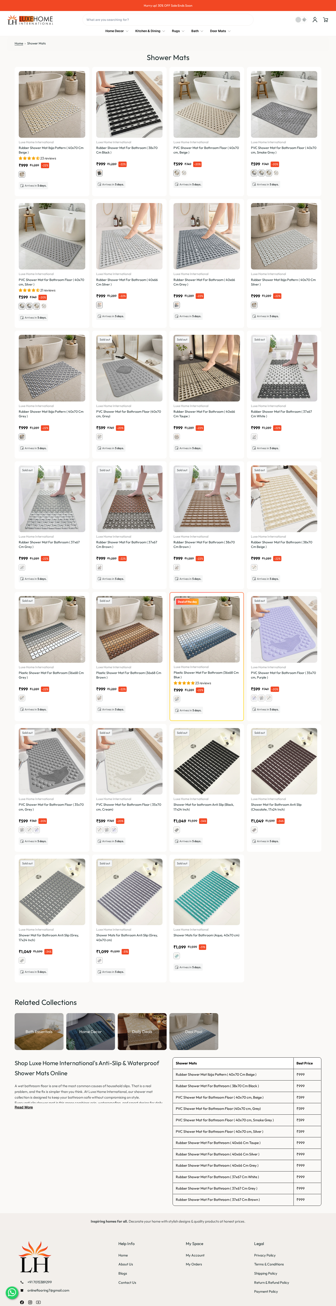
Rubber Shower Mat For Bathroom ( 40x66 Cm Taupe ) (218, 1143)
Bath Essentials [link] (39, 1031)
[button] (325, 19)
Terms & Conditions (269, 1264)
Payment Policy (266, 1291)
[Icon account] (315, 19)
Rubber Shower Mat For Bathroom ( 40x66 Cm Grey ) (217, 1165)
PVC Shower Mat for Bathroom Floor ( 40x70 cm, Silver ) (219, 1131)
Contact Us (127, 1282)
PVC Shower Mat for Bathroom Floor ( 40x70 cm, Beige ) (220, 1097)
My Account (195, 1255)
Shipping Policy (265, 1273)
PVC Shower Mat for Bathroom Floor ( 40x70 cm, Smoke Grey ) (225, 1120)
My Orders (194, 1264)
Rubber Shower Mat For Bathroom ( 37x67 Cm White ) (217, 1177)
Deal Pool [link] (193, 1031)
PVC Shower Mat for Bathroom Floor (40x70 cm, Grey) (218, 1108)
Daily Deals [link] (142, 1031)
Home (19, 43)
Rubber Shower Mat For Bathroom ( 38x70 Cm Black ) (217, 1086)
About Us (125, 1264)
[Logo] (30, 20)
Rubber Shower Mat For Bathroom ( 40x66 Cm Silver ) (217, 1154)
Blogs (122, 1273)
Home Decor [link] (90, 1031)
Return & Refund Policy (271, 1282)
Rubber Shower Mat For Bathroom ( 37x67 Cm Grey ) (216, 1188)
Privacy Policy (265, 1255)
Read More (24, 1107)
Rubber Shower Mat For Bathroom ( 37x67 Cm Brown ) (218, 1199)
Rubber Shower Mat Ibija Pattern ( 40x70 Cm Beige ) (216, 1074)
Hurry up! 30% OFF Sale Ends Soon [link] (168, 5)
